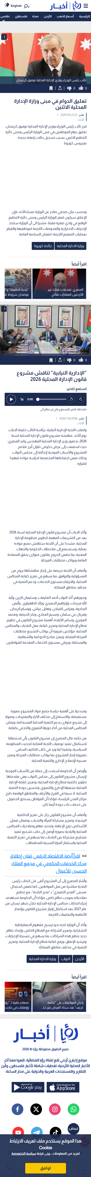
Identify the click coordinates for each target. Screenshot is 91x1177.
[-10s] (71, 399)
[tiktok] (55, 1132)
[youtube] (18, 1132)
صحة (35, 16)
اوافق (45, 1168)
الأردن (48, 16)
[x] (36, 1109)
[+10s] (81, 399)
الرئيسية (84, 16)
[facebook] (17, 1109)
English (16, 5)
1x (22, 399)
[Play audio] (11, 399)
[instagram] (55, 1109)
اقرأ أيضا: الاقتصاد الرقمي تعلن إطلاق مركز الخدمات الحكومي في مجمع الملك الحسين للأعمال (48, 863)
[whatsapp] (73, 1109)
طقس (5, 16)
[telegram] (37, 1132)
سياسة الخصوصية (23, 1153)
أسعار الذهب (65, 16)
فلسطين (21, 16)
